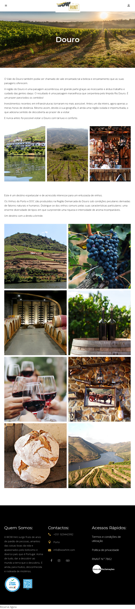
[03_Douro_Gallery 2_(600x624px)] (35, 322)
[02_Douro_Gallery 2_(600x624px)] (99, 256)
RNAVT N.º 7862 (102, 559)
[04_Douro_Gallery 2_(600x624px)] (99, 322)
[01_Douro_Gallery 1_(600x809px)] (24, 153)
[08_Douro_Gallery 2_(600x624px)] (99, 455)
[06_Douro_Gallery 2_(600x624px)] (99, 389)
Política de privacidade (105, 550)
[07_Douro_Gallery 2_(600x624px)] (35, 455)
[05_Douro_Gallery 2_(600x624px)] (35, 389)
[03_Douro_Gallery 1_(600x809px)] (110, 153)
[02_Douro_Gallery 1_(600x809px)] (67, 153)
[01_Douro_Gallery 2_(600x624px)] (35, 256)
